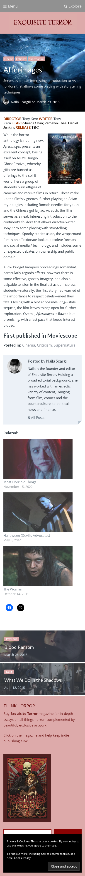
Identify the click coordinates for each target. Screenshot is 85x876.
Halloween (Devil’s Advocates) (26, 535)
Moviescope (62, 335)
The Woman (12, 589)
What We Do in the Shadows (33, 680)
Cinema (8, 59)
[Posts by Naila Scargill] (14, 367)
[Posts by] (7, 102)
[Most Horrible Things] (38, 459)
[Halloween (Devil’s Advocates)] (38, 512)
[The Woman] (38, 566)
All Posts (37, 417)
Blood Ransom (19, 647)
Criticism (21, 59)
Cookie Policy (22, 858)
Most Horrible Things (19, 482)
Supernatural (36, 59)
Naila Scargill (21, 102)
